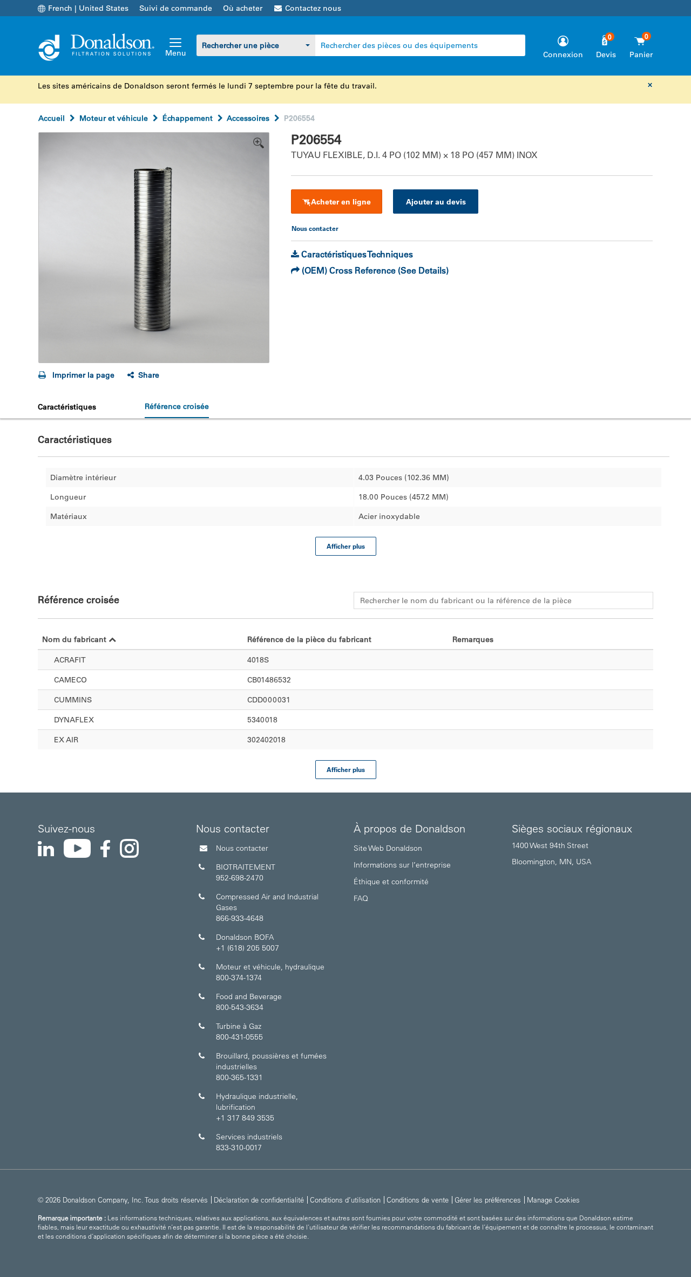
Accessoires (248, 118)
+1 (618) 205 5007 (247, 948)
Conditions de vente (418, 1199)
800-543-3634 (239, 1007)
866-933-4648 (239, 918)
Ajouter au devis (436, 202)
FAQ (361, 898)
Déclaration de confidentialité (259, 1199)
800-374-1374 (239, 977)
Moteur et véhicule (113, 118)
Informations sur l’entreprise (402, 865)
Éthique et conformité (391, 881)
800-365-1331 (239, 1077)
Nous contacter (242, 848)
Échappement (187, 118)
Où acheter (242, 8)
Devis (606, 54)
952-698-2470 (239, 878)
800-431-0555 (239, 1037)
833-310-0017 (239, 1147)
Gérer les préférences (488, 1199)
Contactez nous (313, 8)
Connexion (563, 54)
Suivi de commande (175, 8)
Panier (641, 54)
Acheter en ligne (341, 202)
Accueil (51, 118)
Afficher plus (346, 546)
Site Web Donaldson (388, 848)
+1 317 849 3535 (245, 1118)
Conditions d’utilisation (345, 1199)
